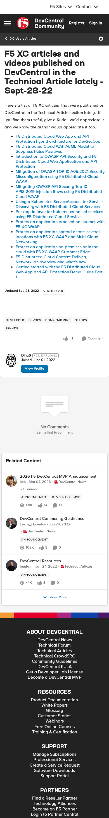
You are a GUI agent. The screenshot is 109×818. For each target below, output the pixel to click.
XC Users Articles (23, 39)
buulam (26, 567)
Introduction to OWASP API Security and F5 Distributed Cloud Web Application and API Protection (56, 161)
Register (76, 22)
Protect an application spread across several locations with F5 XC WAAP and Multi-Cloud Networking (58, 236)
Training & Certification (54, 732)
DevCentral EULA (54, 666)
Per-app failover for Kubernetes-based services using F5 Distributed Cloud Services (59, 214)
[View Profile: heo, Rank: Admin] (11, 481)
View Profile (34, 368)
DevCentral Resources (40, 561)
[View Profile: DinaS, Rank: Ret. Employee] (11, 360)
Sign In (95, 22)
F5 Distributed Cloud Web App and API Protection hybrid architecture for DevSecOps (58, 139)
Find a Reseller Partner (54, 798)
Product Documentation (54, 700)
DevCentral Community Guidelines (52, 518)
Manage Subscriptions (54, 754)
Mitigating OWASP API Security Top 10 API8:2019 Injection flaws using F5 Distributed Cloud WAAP (59, 191)
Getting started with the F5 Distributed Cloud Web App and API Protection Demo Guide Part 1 (59, 271)
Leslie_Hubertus (33, 524)
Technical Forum (54, 645)
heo (23, 482)
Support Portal (55, 776)
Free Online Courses (54, 726)
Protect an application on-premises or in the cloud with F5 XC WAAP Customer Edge (57, 249)
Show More (58, 597)
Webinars (55, 721)
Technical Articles (54, 651)
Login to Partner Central (54, 814)
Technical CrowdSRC (54, 656)
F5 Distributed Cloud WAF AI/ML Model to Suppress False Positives (55, 149)
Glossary (54, 710)
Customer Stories (54, 716)
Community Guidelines (54, 661)
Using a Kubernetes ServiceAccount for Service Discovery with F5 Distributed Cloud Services (59, 204)
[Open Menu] (101, 39)
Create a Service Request (55, 765)
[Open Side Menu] (7, 23)
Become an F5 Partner (54, 809)
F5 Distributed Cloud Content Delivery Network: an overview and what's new (51, 259)
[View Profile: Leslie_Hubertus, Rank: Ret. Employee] (11, 523)
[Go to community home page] (40, 23)
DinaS (26, 355)
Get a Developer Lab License (54, 672)
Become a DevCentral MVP (55, 677)
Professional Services (54, 759)
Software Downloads (54, 770)
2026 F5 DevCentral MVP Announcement (58, 476)
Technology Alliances (55, 803)
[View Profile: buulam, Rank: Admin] (11, 565)
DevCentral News (54, 640)
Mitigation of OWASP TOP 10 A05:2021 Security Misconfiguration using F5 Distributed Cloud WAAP (60, 176)
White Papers (54, 705)
